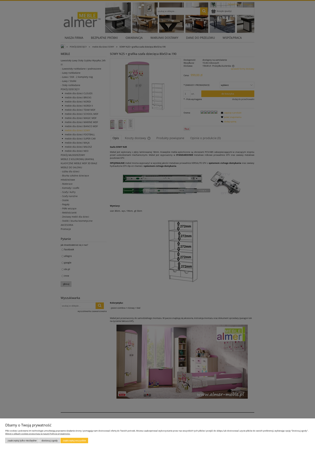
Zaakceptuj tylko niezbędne (22, 440)
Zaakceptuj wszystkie (74, 440)
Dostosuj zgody (50, 440)
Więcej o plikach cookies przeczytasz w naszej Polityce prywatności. (37, 433)
